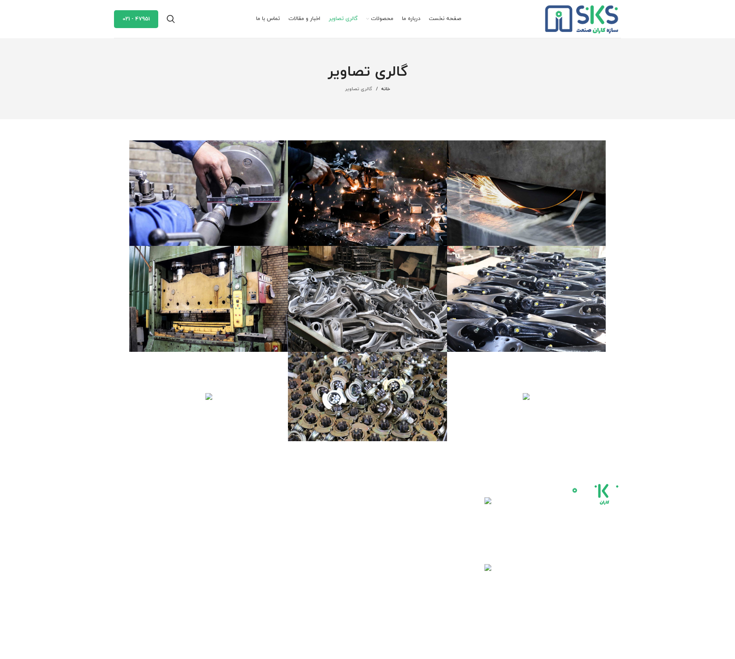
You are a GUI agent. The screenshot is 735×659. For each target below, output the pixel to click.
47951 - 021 (136, 19)
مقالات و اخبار (256, 546)
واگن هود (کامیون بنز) (332, 546)
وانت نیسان (345, 560)
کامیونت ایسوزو (340, 516)
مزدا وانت (349, 531)
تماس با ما (260, 560)
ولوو (355, 575)
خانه (385, 89)
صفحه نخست (256, 501)
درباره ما (263, 516)
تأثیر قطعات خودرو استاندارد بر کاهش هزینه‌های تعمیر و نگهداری (401, 580)
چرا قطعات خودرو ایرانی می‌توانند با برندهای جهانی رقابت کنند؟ (404, 514)
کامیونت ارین (343, 501)
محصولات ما (258, 531)
